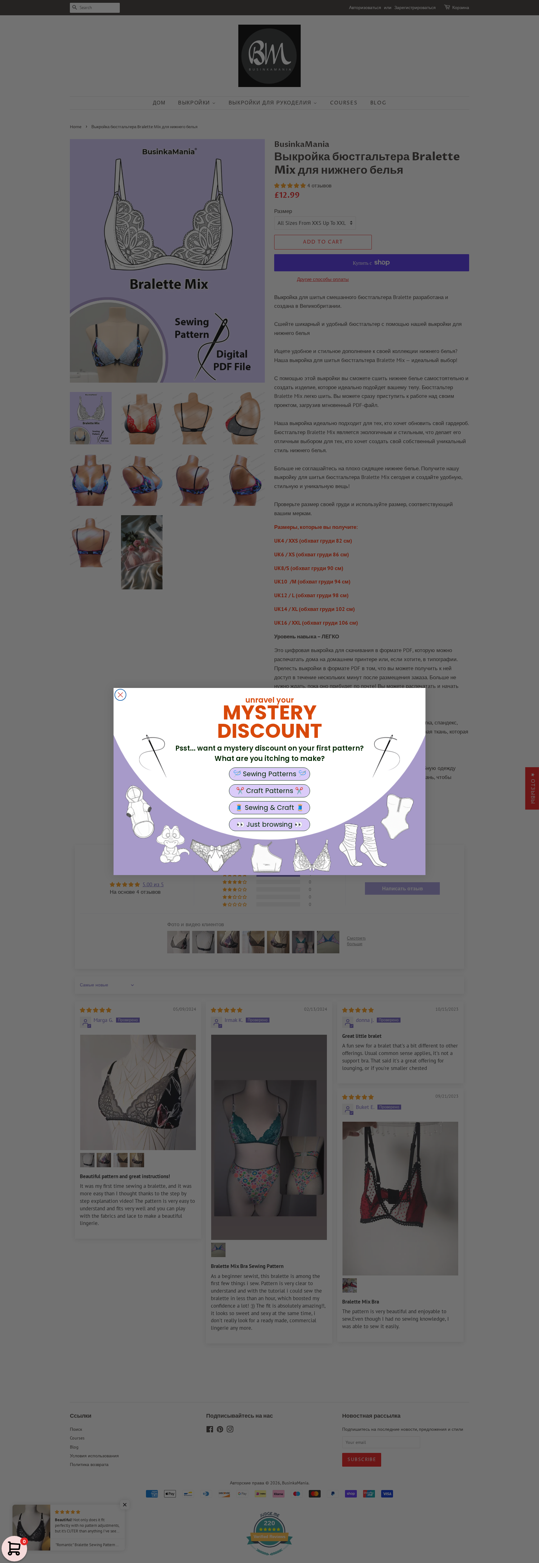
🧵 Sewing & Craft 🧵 (269, 807)
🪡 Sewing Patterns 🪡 (269, 773)
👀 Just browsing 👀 (269, 824)
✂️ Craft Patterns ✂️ (269, 790)
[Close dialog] (120, 694)
